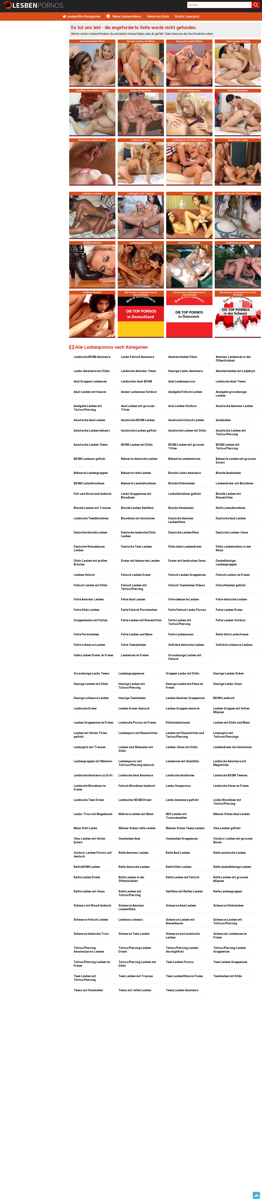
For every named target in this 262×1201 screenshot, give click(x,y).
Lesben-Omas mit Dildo (182, 747)
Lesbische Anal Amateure (136, 775)
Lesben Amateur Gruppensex (185, 698)
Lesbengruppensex (131, 673)
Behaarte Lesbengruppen (91, 473)
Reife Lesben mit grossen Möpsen (230, 879)
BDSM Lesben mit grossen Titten (186, 446)
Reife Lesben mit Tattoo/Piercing (130, 893)
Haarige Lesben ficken (228, 673)
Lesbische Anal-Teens (231, 381)
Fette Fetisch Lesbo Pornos (187, 609)
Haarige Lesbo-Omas (227, 684)
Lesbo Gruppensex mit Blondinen (136, 495)
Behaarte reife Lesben (136, 473)
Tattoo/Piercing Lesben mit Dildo (137, 963)
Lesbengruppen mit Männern (93, 761)
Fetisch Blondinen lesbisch (137, 785)
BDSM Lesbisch (223, 698)
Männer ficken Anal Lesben (231, 814)
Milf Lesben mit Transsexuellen (176, 815)
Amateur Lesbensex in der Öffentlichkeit (233, 358)
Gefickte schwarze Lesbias (234, 644)
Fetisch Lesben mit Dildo (90, 585)
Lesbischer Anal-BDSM (136, 381)
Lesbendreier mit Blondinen (234, 483)
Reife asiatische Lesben (229, 852)
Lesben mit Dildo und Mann (231, 722)
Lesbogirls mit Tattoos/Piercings (226, 734)
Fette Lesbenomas (181, 634)
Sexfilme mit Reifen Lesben (184, 891)
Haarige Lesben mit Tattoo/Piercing (132, 685)
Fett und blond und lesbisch (92, 493)
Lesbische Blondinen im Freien (90, 787)
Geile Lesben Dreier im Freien (93, 655)
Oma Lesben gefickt (227, 828)
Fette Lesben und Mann (136, 634)
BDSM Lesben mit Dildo (137, 444)
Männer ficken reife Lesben (137, 828)
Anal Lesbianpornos (181, 381)
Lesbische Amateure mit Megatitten (229, 763)
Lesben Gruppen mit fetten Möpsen (231, 710)
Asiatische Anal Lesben (89, 420)
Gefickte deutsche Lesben (186, 644)
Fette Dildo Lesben (86, 609)
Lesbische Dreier (85, 708)
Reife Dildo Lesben (178, 866)
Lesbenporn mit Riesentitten (138, 733)
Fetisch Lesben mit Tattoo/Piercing (134, 587)
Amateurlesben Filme (182, 357)
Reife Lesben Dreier (87, 877)
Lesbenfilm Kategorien (83, 16)
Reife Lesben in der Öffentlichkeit (132, 879)
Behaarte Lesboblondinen (138, 483)
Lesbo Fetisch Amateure (137, 357)
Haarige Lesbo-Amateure (185, 371)
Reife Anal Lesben (178, 852)
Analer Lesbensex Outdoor (139, 392)
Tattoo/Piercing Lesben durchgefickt (182, 949)
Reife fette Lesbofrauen (232, 634)
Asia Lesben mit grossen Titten (138, 407)
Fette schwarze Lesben (89, 644)
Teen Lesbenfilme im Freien (184, 976)
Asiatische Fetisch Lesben (186, 420)
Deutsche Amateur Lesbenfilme (181, 520)
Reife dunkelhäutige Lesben (232, 866)
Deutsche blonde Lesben (90, 532)
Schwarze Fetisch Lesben (91, 919)
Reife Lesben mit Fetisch (182, 877)
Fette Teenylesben (133, 644)
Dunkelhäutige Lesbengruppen (226, 562)
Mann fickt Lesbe (85, 828)
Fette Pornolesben (86, 634)
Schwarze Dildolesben (228, 905)
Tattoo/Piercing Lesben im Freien (92, 963)
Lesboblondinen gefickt (184, 493)
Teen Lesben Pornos (180, 962)
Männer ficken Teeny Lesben (185, 828)
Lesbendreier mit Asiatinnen (232, 747)
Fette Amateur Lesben (89, 599)
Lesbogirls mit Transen (90, 747)
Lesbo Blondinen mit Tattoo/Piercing (227, 801)
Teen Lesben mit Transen (136, 976)
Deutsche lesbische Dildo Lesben (138, 534)
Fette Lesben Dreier (229, 609)
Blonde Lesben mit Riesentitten (228, 495)
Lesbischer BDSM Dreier (135, 800)
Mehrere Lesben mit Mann (136, 814)
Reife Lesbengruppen (227, 891)
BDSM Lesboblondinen (89, 483)
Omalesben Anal (129, 838)
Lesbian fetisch (84, 574)
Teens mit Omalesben (88, 990)
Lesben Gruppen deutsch (183, 708)
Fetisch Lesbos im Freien (233, 574)
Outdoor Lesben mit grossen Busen (233, 840)
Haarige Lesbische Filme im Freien (184, 685)
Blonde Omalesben (181, 508)
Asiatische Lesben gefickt (139, 430)
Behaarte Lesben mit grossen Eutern (236, 460)
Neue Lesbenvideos (126, 16)
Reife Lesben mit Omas (89, 891)
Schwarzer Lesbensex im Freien (230, 935)
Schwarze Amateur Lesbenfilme (131, 907)
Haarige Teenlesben (132, 698)
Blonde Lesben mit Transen (92, 508)
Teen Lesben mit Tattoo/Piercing (85, 977)
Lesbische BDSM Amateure (92, 357)
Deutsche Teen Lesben (136, 546)
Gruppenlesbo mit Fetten (90, 620)
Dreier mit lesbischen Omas (187, 560)
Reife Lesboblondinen (230, 508)
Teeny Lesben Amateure (182, 990)
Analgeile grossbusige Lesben (231, 393)
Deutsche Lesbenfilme (183, 532)
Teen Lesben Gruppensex (230, 962)
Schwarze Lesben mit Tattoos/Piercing (227, 921)
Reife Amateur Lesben (133, 852)
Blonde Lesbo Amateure (184, 473)
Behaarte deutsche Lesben (139, 458)
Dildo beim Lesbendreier (185, 546)
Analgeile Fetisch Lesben (185, 392)
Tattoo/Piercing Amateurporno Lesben (89, 949)
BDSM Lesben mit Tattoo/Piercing (227, 446)
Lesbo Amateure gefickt (182, 800)
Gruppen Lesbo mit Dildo (182, 673)
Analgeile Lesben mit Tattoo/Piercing (88, 407)
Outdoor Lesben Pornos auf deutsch (93, 854)
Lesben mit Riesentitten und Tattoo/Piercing (185, 734)
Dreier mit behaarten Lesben (140, 560)
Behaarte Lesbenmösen (184, 458)
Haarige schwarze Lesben (91, 698)
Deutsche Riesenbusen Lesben (89, 548)
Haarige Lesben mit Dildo (91, 684)
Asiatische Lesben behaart (92, 430)
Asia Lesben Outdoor (182, 406)
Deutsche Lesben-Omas (232, 532)
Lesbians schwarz (131, 919)
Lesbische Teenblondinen (91, 518)
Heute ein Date (158, 16)
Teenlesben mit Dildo (227, 976)
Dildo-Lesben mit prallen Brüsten (90, 562)
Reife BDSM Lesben (87, 866)
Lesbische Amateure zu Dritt (93, 775)
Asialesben (223, 420)
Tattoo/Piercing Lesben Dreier (135, 949)
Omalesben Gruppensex (182, 838)
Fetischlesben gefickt (231, 585)
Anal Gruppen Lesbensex (90, 381)
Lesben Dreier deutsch (134, 708)
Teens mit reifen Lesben (135, 990)
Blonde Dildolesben (181, 483)
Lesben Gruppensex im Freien (93, 722)
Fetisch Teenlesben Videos (186, 585)
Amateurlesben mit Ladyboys (235, 371)
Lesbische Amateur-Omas (138, 371)
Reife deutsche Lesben (134, 866)
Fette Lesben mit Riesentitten (141, 620)
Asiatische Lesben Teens (91, 444)
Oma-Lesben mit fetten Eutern (89, 840)
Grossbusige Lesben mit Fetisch (184, 657)
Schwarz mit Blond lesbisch (92, 905)
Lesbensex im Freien (135, 655)
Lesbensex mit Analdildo (182, 761)
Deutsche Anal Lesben (231, 518)
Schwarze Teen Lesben (134, 933)
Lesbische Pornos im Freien (137, 722)
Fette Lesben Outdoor (231, 620)
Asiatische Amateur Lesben (234, 406)
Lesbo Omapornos (178, 785)
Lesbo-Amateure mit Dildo (92, 371)
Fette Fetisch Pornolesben (139, 609)
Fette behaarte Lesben (183, 599)
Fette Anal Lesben (133, 599)
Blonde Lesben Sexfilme (137, 508)
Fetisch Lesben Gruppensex (187, 574)
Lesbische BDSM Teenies (230, 775)
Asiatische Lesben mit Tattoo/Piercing (231, 432)
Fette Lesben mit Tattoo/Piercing (179, 622)
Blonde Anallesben (228, 473)
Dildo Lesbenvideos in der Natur (233, 548)
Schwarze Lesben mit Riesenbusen (180, 921)
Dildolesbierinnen (178, 722)
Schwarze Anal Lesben (181, 905)
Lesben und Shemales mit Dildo (136, 748)
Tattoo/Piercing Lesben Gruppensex (229, 949)
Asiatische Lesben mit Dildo (187, 430)
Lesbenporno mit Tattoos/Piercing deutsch (136, 763)
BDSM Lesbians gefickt (89, 458)
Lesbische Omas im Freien (231, 785)
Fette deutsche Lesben (231, 599)
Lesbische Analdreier (180, 775)
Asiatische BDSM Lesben (138, 420)
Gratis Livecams (187, 16)
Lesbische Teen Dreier (89, 800)
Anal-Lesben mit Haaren (90, 392)
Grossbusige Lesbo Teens (91, 673)
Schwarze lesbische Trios (91, 933)
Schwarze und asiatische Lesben (183, 935)
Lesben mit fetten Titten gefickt (90, 734)
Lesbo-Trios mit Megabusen (93, 814)
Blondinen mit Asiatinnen (138, 518)
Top (256, 1195)
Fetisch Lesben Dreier (136, 574)
